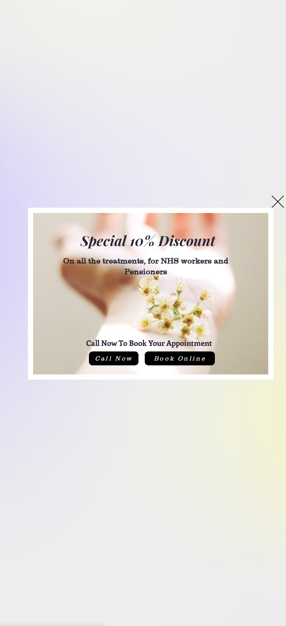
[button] (278, 202)
